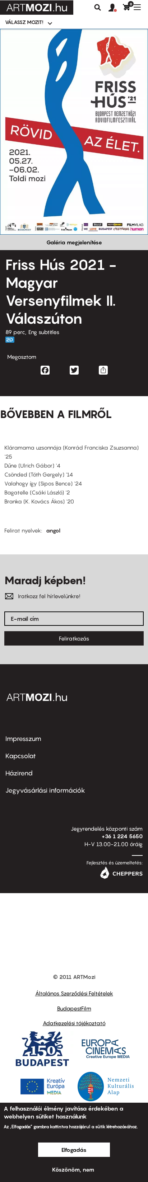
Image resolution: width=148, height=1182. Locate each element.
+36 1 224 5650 (122, 836)
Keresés (97, 7)
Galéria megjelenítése (74, 242)
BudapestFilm (74, 1008)
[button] (115, 8)
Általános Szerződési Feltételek (74, 993)
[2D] (11, 340)
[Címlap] (36, 7)
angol (53, 530)
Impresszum (23, 738)
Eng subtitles (43, 332)
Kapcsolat (20, 756)
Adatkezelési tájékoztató (74, 1023)
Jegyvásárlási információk (45, 790)
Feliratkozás (74, 638)
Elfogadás (74, 1149)
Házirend (19, 773)
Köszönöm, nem (73, 1169)
